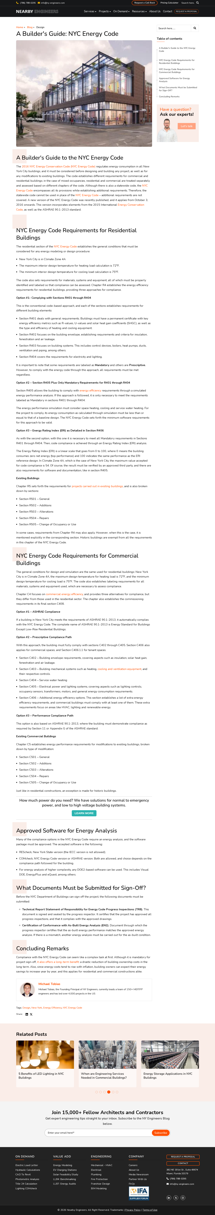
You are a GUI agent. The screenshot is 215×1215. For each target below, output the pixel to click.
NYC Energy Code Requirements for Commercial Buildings (177, 71)
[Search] (195, 28)
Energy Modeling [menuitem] (62, 1165)
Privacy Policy (133, 1210)
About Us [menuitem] (134, 1170)
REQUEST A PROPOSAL (186, 11)
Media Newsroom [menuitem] (139, 1174)
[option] (45, 1064)
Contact (167, 11)
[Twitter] (175, 1197)
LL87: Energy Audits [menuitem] (64, 1183)
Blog (29, 27)
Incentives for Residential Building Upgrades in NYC (167, 1076)
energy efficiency (90, 390)
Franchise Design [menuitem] (100, 1183)
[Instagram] (183, 1197)
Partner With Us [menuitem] (138, 1179)
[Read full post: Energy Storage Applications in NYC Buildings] (107, 1055)
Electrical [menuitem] (96, 1170)
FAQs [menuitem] (132, 1183)
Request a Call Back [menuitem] (144, 2)
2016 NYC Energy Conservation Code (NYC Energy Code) (58, 166)
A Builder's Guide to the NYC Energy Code (177, 50)
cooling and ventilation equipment (119, 669)
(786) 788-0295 (27, 2)
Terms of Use (150, 1210)
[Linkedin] (169, 1197)
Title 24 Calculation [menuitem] (26, 1183)
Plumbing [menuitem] (96, 1174)
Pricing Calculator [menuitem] (169, 2)
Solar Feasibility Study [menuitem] (65, 1174)
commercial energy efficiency (64, 594)
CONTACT (183, 1163)
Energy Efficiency (52, 1007)
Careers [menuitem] (133, 1165)
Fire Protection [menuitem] (99, 1179)
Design (40, 27)
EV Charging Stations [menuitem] (65, 1170)
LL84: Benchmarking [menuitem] (64, 1179)
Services (89, 11)
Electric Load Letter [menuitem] (26, 1165)
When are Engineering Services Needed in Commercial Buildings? (41, 1076)
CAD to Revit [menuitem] (23, 1174)
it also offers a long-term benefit (58, 962)
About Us (155, 11)
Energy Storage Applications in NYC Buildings (105, 1076)
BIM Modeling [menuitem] (99, 1188)
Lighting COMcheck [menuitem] (26, 1188)
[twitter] (31, 1014)
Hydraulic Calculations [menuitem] (27, 1170)
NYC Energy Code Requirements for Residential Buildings (177, 62)
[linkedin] (27, 1014)
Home (19, 27)
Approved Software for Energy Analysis (174, 80)
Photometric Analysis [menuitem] (27, 1179)
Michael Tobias (49, 984)
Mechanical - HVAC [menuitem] (101, 1165)
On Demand (120, 11)
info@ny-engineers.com (53, 2)
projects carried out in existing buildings (97, 486)
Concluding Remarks (169, 96)
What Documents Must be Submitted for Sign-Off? (178, 89)
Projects (104, 11)
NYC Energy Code (87, 195)
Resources (138, 11)
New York (36, 1007)
